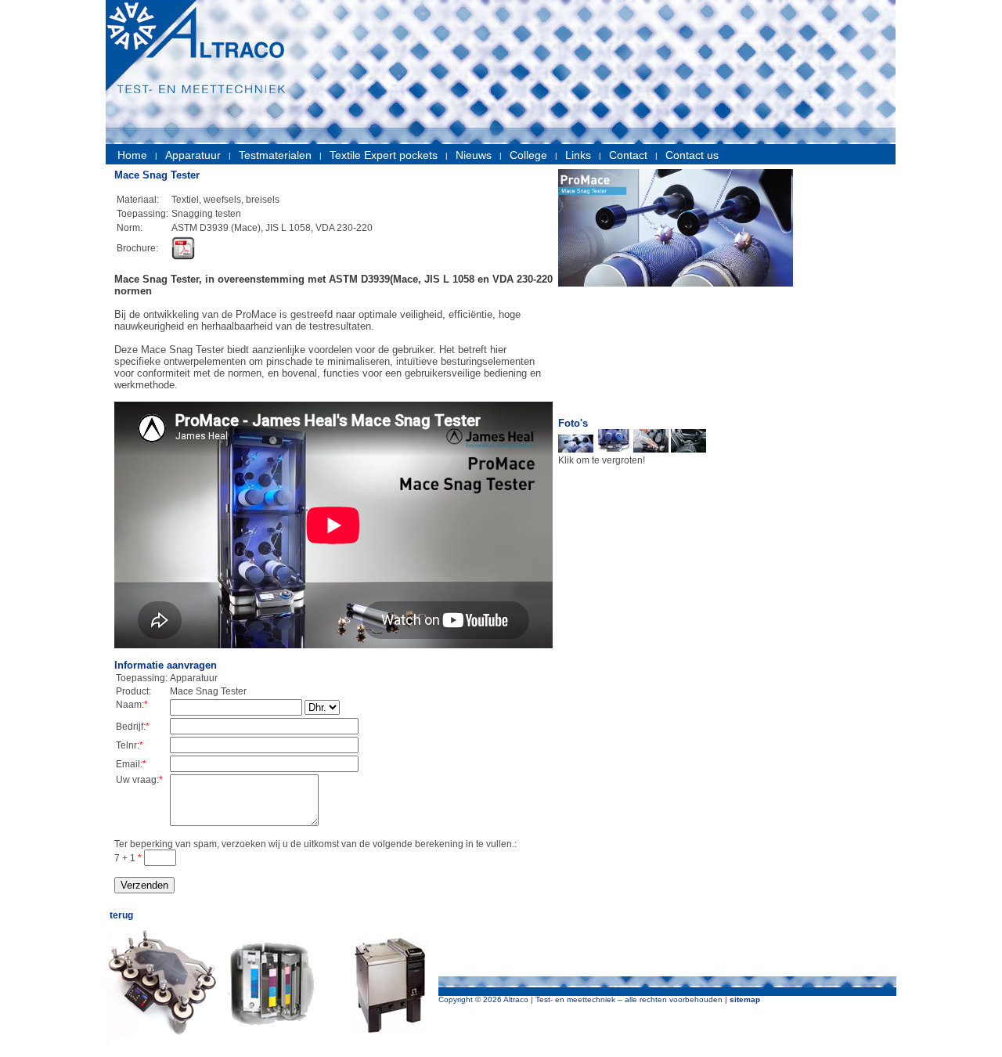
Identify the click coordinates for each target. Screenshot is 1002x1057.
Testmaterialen (275, 155)
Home (132, 155)
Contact (628, 155)
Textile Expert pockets (384, 155)
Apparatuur (193, 155)
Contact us (692, 155)
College (528, 155)
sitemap (745, 999)
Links (578, 155)
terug (121, 915)
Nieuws (474, 155)
